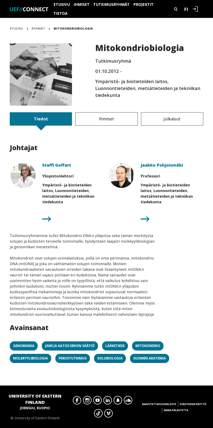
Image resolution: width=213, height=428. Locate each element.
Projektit (143, 4)
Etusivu (61, 4)
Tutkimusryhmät (111, 4)
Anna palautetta (176, 410)
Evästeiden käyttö (193, 404)
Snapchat (118, 401)
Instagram (87, 401)
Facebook (77, 401)
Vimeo (108, 414)
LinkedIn (107, 401)
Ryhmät (38, 28)
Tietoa (60, 13)
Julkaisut (172, 119)
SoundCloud (128, 401)
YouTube (97, 401)
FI (186, 9)
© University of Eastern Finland (35, 406)
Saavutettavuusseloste (159, 404)
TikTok (98, 414)
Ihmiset (81, 4)
